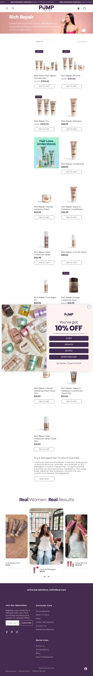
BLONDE (69, 351)
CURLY (69, 338)
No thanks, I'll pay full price (69, 363)
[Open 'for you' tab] (85, 668)
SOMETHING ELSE (69, 357)
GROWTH (69, 344)
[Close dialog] (89, 306)
